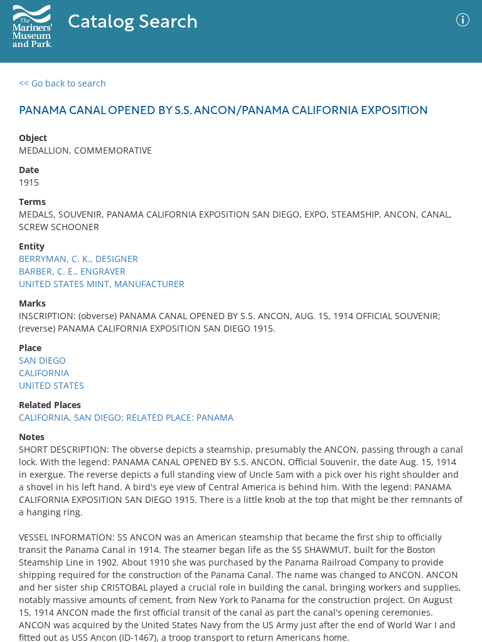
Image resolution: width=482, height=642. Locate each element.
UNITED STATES (51, 385)
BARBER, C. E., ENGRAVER (72, 271)
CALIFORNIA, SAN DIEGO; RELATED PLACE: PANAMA (126, 417)
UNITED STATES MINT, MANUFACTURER (102, 284)
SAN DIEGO (42, 360)
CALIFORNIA (44, 373)
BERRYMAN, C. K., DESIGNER (78, 259)
